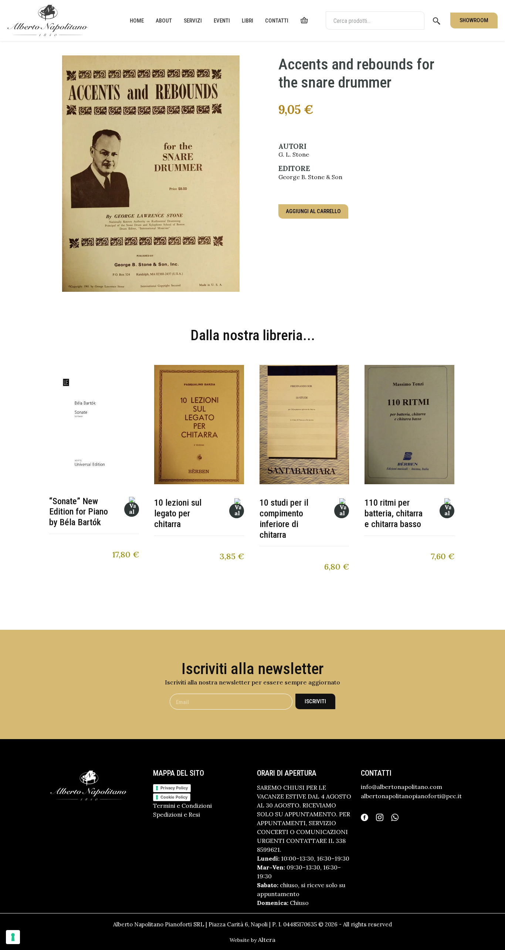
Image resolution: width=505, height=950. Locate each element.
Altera (266, 939)
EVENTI (222, 20)
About (164, 20)
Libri (247, 20)
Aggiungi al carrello (313, 211)
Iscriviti (315, 701)
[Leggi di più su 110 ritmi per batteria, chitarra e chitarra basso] (447, 510)
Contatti (276, 20)
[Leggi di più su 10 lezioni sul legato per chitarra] (236, 510)
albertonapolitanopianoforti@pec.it (411, 796)
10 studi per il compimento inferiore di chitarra (284, 519)
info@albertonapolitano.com (401, 786)
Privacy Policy (174, 787)
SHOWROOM (474, 20)
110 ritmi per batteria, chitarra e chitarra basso (394, 513)
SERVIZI (193, 20)
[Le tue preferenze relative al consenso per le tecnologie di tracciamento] (13, 937)
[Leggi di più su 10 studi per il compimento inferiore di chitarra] (341, 510)
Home (137, 20)
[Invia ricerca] (436, 21)
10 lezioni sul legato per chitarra (177, 513)
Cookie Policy (173, 797)
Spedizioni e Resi (176, 814)
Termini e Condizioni (182, 805)
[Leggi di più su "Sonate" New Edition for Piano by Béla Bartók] (131, 509)
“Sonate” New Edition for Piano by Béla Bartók (78, 512)
